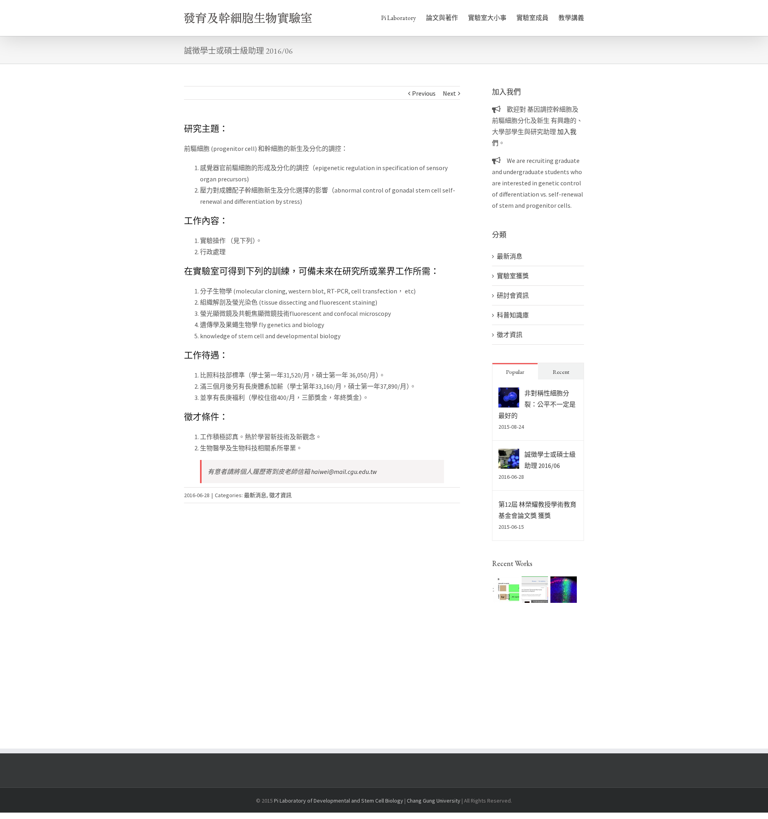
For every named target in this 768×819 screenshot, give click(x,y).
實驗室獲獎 (513, 276)
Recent (561, 371)
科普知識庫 (513, 315)
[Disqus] (322, 603)
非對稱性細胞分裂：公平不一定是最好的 (537, 404)
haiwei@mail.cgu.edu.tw (344, 472)
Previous (424, 93)
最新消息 (255, 495)
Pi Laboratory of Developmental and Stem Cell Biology (338, 800)
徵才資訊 (280, 495)
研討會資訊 (513, 295)
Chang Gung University (433, 800)
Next (449, 93)
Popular (515, 371)
